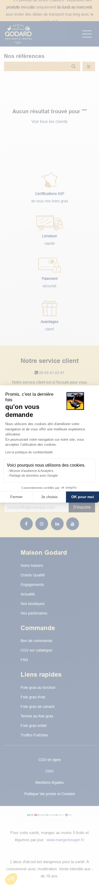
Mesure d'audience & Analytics (31, 471)
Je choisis (49, 497)
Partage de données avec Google (34, 475)
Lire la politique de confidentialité (29, 452)
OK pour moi (82, 497)
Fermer (16, 497)
